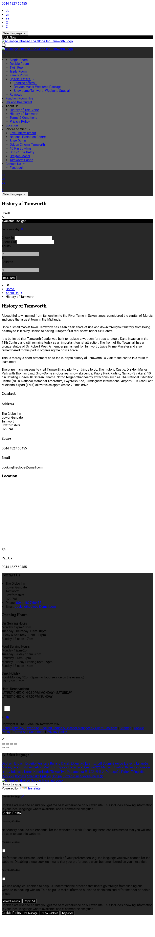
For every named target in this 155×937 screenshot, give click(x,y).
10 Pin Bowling (20, 148)
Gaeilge (117, 763)
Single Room (19, 60)
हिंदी (97, 767)
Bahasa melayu (32, 767)
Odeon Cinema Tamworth (27, 145)
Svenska (33, 776)
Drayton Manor (20, 156)
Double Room (19, 64)
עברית (6, 772)
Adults (6, 246)
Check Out (9, 242)
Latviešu (142, 763)
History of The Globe (24, 110)
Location (12, 125)
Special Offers (20, 79)
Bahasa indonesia (137, 767)
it (6, 26)
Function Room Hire (19, 98)
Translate (34, 788)
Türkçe (55, 772)
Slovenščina (71, 776)
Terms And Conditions (28, 732)
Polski (125, 772)
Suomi (107, 763)
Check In (8, 238)
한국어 (100, 772)
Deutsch (7, 763)
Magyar (106, 767)
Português (113, 772)
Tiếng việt (138, 772)
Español (31, 763)
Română (20, 776)
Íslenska (17, 772)
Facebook (17, 168)
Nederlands (41, 772)
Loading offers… (25, 83)
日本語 (89, 772)
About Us (12, 293)
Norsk (28, 772)
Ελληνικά (77, 763)
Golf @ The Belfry (22, 152)
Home (10, 289)
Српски (45, 776)
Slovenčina (88, 776)
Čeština (89, 767)
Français (43, 763)
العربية (97, 763)
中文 (99, 776)
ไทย (63, 772)
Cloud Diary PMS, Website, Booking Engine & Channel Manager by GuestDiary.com (59, 728)
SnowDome (18, 141)
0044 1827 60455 (14, 3)
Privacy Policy (20, 121)
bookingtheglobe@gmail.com (22, 467)
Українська (75, 772)
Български (59, 767)
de (7, 11)
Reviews (16, 94)
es (7, 18)
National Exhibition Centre (28, 137)
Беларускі (75, 767)
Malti (46, 767)
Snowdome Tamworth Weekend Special (42, 91)
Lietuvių (129, 763)
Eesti (88, 763)
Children (7, 262)
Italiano (55, 763)
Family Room (19, 75)
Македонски (11, 767)
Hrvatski (118, 767)
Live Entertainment (23, 133)
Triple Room (18, 71)
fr (7, 22)
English (19, 763)
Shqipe (57, 776)
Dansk (65, 763)
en (7, 14)
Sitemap (125, 728)
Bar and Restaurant (19, 102)
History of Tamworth (24, 114)
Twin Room (17, 68)
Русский (8, 776)
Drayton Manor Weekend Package (38, 87)
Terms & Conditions (23, 118)
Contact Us (14, 164)
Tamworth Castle (21, 160)
